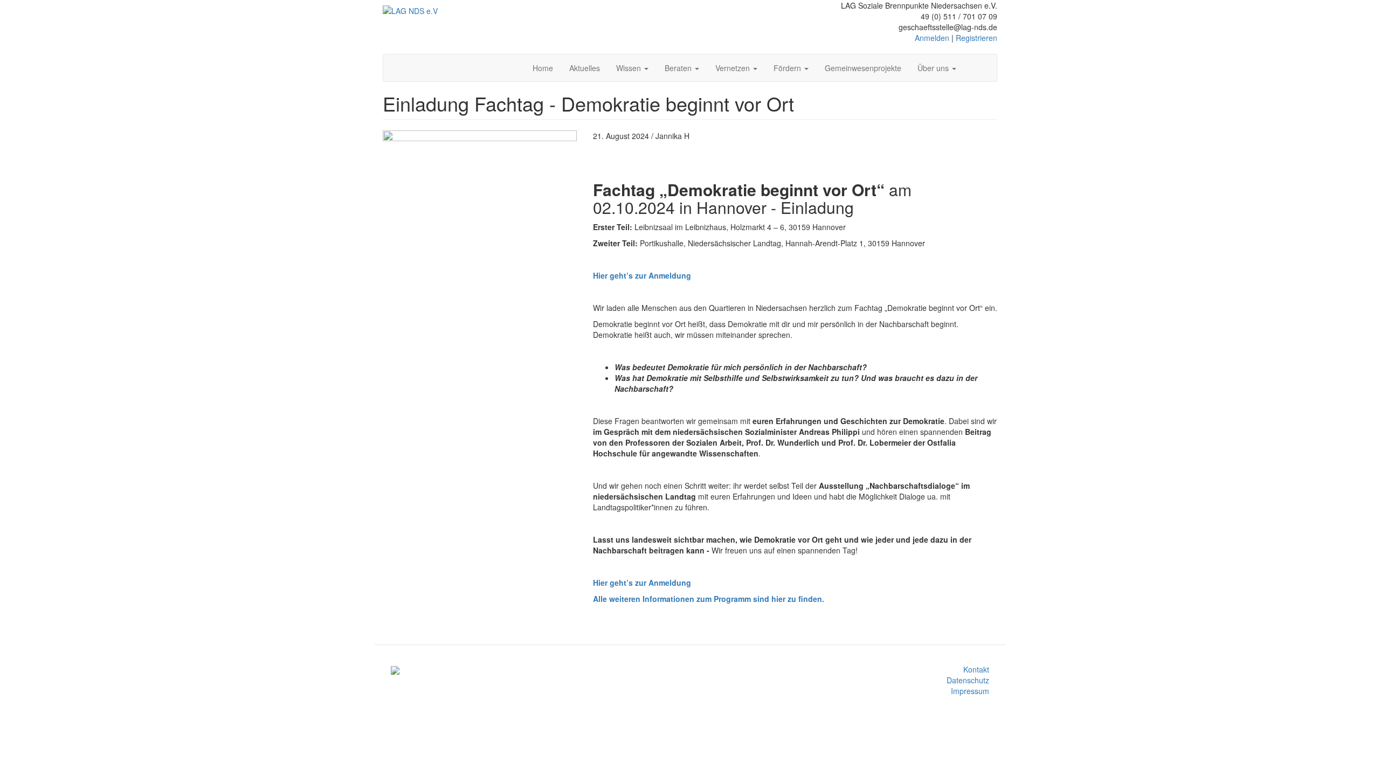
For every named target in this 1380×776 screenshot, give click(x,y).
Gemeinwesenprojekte (863, 68)
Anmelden (932, 37)
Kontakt (976, 669)
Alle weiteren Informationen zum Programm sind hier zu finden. (708, 598)
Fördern (788, 68)
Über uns (934, 68)
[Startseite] (410, 10)
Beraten (679, 68)
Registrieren (976, 37)
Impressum (970, 690)
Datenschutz (968, 680)
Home (543, 68)
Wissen (629, 68)
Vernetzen (733, 68)
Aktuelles (584, 68)
